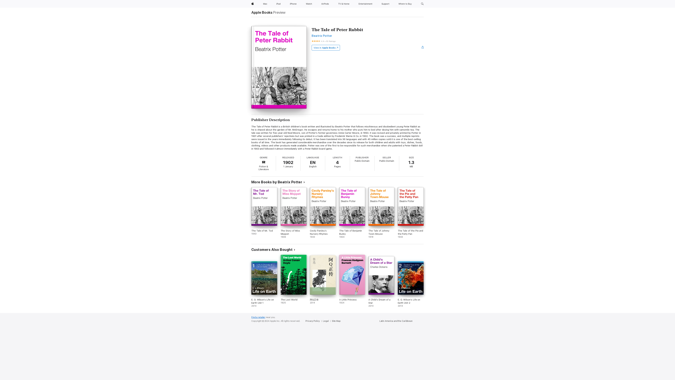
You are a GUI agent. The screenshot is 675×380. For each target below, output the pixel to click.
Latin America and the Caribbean (396, 321)
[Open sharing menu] (422, 47)
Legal (326, 321)
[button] (422, 4)
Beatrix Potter (322, 35)
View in (325, 47)
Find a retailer (258, 317)
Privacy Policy (313, 321)
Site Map (336, 321)
